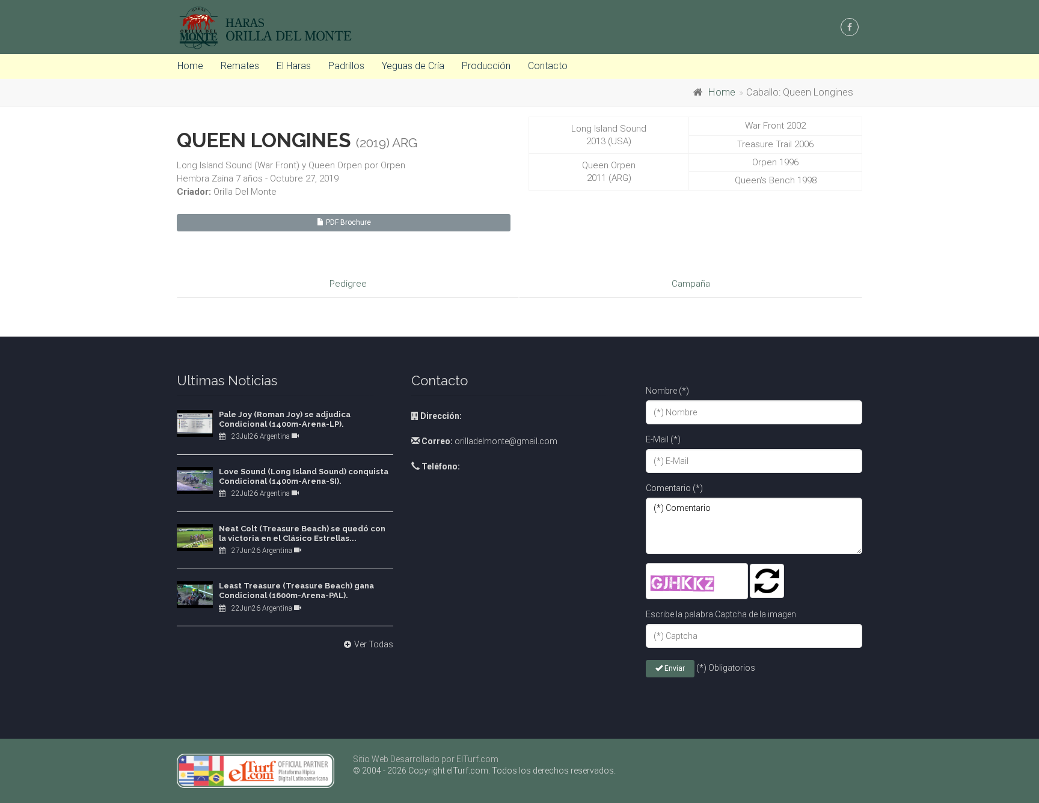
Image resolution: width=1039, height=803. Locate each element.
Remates (240, 66)
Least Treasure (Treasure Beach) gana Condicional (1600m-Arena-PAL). (296, 590)
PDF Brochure (347, 222)
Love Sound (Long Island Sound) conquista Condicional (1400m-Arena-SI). (303, 476)
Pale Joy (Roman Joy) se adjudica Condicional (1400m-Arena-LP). (285, 419)
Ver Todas (373, 644)
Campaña (691, 283)
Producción (486, 66)
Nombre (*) (667, 390)
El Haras (294, 66)
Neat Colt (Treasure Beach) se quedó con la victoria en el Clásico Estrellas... (302, 533)
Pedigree (348, 283)
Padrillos (346, 66)
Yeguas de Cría (413, 66)
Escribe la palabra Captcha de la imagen (721, 614)
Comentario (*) (674, 488)
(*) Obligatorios (725, 668)
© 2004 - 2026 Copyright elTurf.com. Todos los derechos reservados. (484, 770)
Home (190, 66)
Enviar (674, 668)
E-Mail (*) (663, 439)
